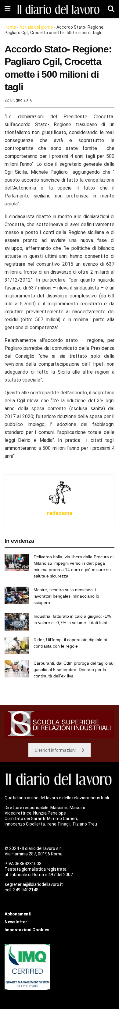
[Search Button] (111, 9)
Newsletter (16, 921)
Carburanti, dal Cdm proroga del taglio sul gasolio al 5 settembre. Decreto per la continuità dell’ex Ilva (74, 669)
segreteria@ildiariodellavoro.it (34, 884)
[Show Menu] (7, 9)
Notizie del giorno (36, 27)
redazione (59, 513)
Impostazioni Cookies (27, 929)
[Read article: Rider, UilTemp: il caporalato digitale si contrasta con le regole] (17, 645)
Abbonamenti (18, 913)
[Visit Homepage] (59, 9)
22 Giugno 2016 (18, 100)
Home (10, 27)
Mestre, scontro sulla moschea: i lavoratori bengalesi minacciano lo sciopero (66, 596)
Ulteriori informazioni (55, 750)
